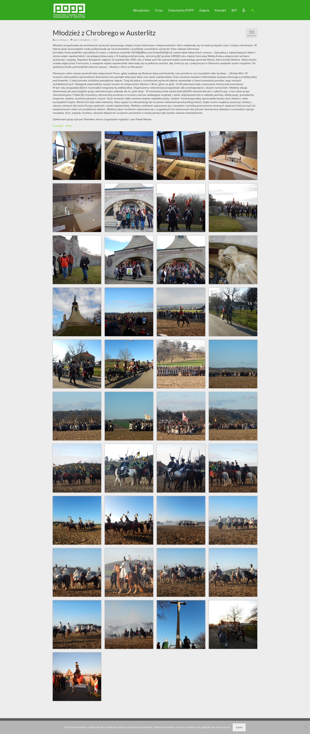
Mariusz (63, 40)
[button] (252, 10)
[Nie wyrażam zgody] (305, 727)
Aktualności (85, 40)
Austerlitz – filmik (62, 125)
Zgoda (239, 727)
